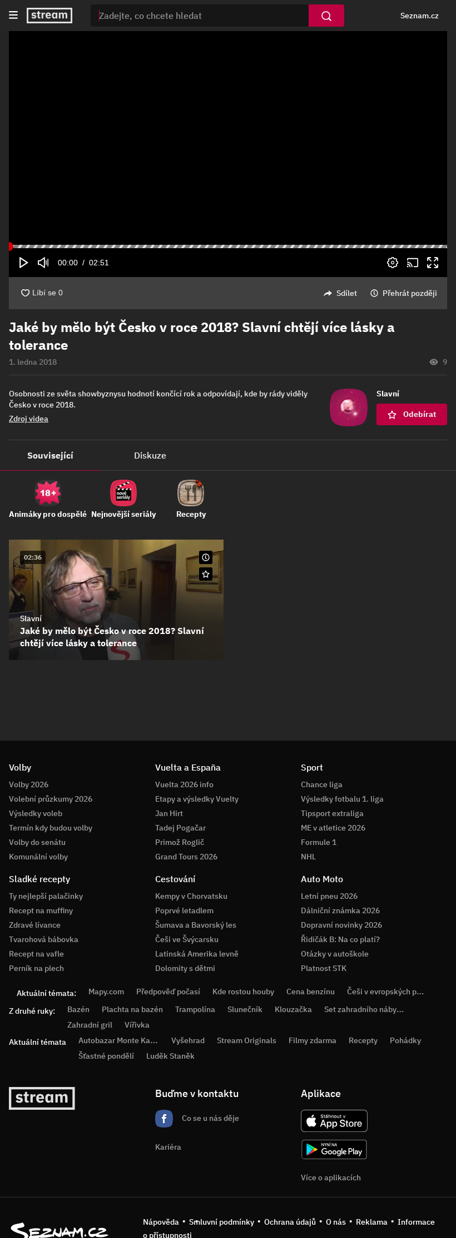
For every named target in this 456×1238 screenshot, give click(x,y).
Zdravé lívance (35, 925)
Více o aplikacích (331, 1177)
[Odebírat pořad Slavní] (205, 574)
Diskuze (150, 455)
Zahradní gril (89, 1025)
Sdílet (346, 293)
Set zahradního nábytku (366, 1009)
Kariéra (168, 1147)
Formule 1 (318, 842)
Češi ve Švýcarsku (187, 939)
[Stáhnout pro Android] (334, 1149)
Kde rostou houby (243, 992)
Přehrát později (410, 293)
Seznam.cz (419, 15)
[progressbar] (228, 246)
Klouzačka (293, 1009)
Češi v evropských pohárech (396, 992)
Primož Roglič (179, 842)
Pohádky (405, 1040)
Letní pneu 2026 (329, 896)
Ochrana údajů (290, 1222)
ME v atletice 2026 (333, 828)
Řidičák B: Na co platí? (340, 939)
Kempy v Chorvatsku (191, 896)
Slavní (31, 618)
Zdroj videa (28, 419)
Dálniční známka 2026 (340, 910)
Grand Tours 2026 (186, 857)
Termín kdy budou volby (50, 828)
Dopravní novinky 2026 (341, 925)
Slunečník (244, 1009)
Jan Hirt (169, 813)
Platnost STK (323, 968)
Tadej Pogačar (180, 828)
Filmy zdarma (312, 1040)
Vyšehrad (188, 1040)
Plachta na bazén (132, 1009)
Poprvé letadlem (184, 910)
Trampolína (195, 1009)
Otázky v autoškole (335, 954)
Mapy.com (106, 992)
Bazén (78, 1009)
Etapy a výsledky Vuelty (197, 799)
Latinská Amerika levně (197, 954)
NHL (308, 857)
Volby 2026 (28, 784)
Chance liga (322, 784)
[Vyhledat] (326, 15)
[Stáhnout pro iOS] (334, 1121)
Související (50, 455)
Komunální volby (38, 857)
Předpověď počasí (168, 992)
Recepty (363, 1040)
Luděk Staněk (170, 1056)
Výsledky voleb (35, 813)
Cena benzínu (310, 992)
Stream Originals (246, 1040)
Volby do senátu (37, 842)
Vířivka (137, 1025)
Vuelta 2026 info (184, 784)
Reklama (372, 1222)
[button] (228, 138)
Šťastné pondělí (106, 1056)
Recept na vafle (36, 954)
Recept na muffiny (41, 910)
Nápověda (161, 1222)
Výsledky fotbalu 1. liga (342, 799)
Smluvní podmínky (221, 1222)
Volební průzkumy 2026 (50, 799)
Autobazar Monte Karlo (119, 1040)
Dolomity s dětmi (185, 968)
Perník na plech (36, 968)
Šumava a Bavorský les (195, 925)
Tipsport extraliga (332, 813)
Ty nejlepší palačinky (46, 896)
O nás (336, 1222)
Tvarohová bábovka (43, 939)
